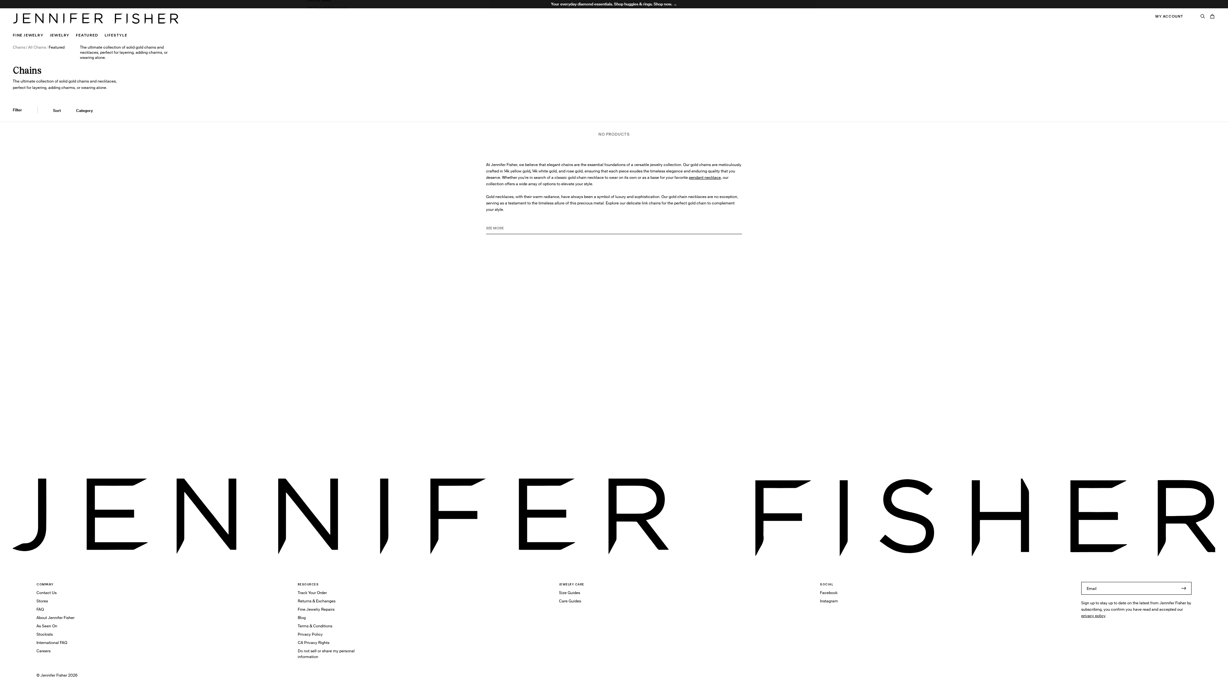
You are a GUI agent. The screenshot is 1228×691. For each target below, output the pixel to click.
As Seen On (46, 626)
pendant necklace (705, 177)
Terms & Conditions (315, 626)
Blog (302, 618)
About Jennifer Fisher (55, 618)
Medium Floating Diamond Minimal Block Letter (349, 25)
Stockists (44, 634)
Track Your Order (312, 593)
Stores (42, 601)
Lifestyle (116, 35)
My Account (1169, 16)
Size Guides (569, 593)
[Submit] (1183, 588)
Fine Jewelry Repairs (316, 609)
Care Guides (570, 601)
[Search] (1203, 16)
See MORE (495, 228)
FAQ (40, 609)
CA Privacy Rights (313, 642)
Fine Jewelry (28, 35)
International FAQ (51, 642)
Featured (87, 35)
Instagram (829, 601)
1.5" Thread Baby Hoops (328, 8)
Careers (43, 651)
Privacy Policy (310, 634)
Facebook (829, 593)
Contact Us (46, 593)
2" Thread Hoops (321, 16)
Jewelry (60, 35)
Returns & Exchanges (316, 601)
